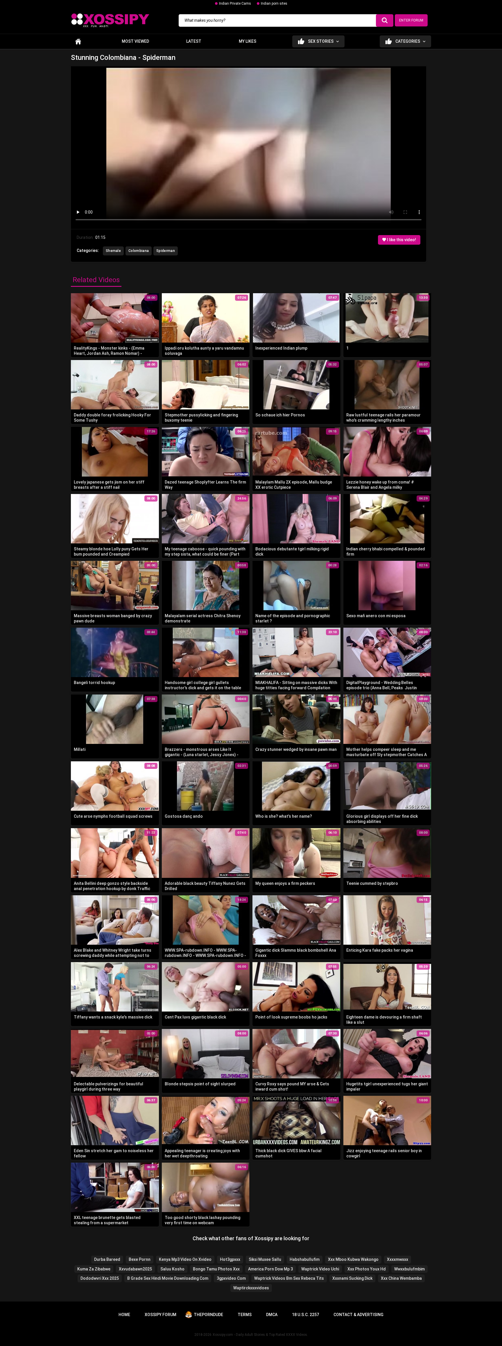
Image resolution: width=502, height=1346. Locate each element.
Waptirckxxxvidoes (251, 1288)
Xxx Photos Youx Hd (366, 1269)
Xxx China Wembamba (401, 1278)
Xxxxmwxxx (397, 1259)
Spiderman (165, 251)
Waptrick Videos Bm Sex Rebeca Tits (289, 1278)
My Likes (247, 41)
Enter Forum (411, 20)
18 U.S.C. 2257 (305, 1314)
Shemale (113, 251)
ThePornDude (208, 1314)
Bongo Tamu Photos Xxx (216, 1269)
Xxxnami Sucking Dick (352, 1278)
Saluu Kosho (172, 1269)
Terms (245, 1314)
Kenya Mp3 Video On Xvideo (185, 1259)
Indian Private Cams (235, 3)
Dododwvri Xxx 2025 (99, 1278)
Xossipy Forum (160, 1314)
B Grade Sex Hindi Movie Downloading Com (167, 1278)
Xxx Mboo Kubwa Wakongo (353, 1259)
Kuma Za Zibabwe (93, 1269)
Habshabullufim (305, 1259)
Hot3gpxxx (230, 1259)
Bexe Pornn (139, 1259)
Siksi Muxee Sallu (265, 1259)
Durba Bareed (107, 1259)
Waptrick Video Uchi (320, 1269)
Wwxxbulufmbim (409, 1269)
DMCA (271, 1314)
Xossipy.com (223, 1335)
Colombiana (138, 251)
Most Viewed (135, 41)
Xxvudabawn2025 (135, 1269)
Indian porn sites (274, 3)
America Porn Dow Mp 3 (270, 1269)
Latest (193, 41)
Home (78, 41)
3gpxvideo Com (231, 1278)
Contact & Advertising (358, 1314)
